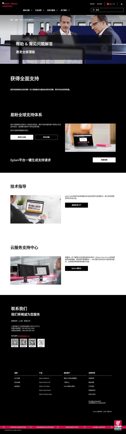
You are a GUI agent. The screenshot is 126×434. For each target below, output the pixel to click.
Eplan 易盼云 (80, 268)
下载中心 (66, 382)
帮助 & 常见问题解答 (70, 378)
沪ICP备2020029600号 (95, 401)
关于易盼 (17, 378)
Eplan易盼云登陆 (69, 386)
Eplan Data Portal (45, 390)
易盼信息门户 (80, 205)
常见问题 (46, 137)
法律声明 (91, 378)
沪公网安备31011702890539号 (97, 403)
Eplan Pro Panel (44, 386)
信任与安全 (92, 394)
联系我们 (17, 386)
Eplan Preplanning (45, 394)
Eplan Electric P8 (44, 382)
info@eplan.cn (23, 336)
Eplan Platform (44, 378)
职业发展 (17, 382)
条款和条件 (92, 390)
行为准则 (91, 386)
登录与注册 (25, 137)
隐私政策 (91, 382)
